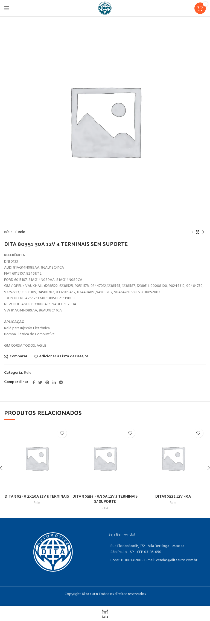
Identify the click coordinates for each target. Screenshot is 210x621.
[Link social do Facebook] (34, 382)
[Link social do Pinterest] (47, 382)
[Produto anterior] (192, 232)
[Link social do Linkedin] (54, 382)
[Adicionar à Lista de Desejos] (62, 433)
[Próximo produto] (203, 232)
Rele (21, 232)
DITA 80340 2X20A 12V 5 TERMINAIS (37, 496)
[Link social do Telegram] (61, 382)
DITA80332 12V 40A (173, 496)
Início (8, 232)
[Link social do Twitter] (40, 382)
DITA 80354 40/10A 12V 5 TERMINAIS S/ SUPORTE (105, 499)
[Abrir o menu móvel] (6, 8)
